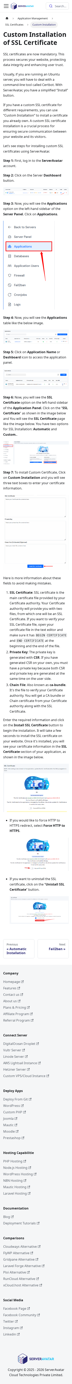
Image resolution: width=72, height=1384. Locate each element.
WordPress (11, 1105)
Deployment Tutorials (19, 1223)
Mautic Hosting (14, 1187)
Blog (6, 1217)
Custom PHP (12, 1112)
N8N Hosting (13, 1180)
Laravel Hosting (15, 1193)
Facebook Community (19, 1315)
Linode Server (13, 1056)
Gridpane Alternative (19, 1259)
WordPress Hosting (18, 1174)
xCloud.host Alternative (20, 1285)
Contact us (11, 994)
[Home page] (7, 18)
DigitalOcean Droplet (19, 1043)
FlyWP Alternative (16, 1253)
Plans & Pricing (14, 1007)
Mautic (8, 1125)
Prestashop (12, 1138)
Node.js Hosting (15, 1167)
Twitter (8, 1321)
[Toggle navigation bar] (6, 6)
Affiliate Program (16, 1014)
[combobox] (57, 6)
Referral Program (16, 1020)
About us (10, 1001)
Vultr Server (12, 1050)
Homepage (11, 981)
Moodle (9, 1131)
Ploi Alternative (14, 1272)
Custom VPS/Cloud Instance (24, 1076)
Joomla (8, 1118)
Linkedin (9, 1334)
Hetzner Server (14, 1069)
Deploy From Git (15, 1099)
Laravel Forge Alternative (22, 1266)
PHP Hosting (12, 1161)
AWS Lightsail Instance (20, 1063)
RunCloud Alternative (19, 1279)
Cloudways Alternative (20, 1246)
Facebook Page (14, 1308)
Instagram (11, 1328)
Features (9, 988)
